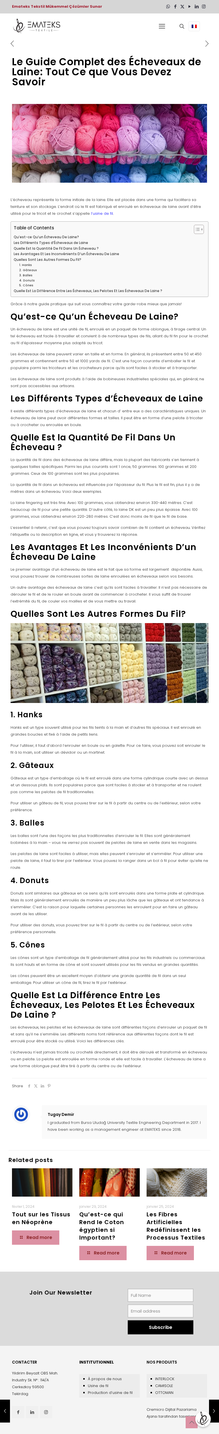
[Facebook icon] (175, 6)
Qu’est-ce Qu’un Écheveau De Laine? (46, 237)
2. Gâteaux (28, 270)
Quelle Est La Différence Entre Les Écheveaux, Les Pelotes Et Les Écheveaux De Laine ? (88, 291)
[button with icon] (18, 1412)
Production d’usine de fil (110, 1392)
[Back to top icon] (192, 1422)
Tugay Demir (61, 1114)
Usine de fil (98, 1385)
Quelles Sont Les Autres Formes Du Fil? (47, 259)
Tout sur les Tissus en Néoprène (41, 1218)
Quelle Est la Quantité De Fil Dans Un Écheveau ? (56, 248)
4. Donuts (27, 280)
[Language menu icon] (194, 26)
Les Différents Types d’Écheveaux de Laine (51, 243)
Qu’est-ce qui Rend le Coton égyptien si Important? (101, 1226)
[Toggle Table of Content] (196, 229)
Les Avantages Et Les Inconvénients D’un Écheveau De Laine (66, 254)
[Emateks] (37, 26)
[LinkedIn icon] (196, 6)
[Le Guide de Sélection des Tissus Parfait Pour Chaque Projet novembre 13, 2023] (214, 1411)
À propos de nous (105, 1379)
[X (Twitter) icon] (182, 6)
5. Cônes (26, 285)
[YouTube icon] (189, 6)
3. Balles (26, 275)
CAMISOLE (164, 1385)
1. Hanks (26, 265)
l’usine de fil (101, 213)
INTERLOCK (164, 1379)
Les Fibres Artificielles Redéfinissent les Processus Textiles (176, 1226)
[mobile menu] (162, 26)
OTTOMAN (164, 1392)
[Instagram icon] (204, 6)
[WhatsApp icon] (168, 6)
